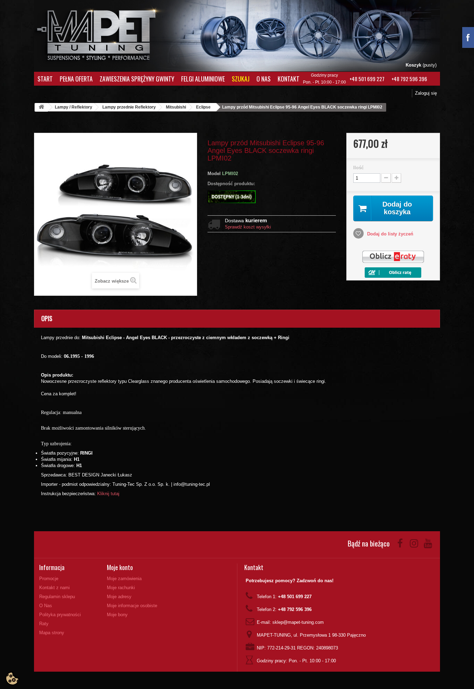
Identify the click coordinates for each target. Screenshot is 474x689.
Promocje (48, 578)
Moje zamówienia (124, 578)
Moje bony (117, 614)
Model (214, 173)
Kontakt (288, 78)
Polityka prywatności (60, 614)
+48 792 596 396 (409, 79)
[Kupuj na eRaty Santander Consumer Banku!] (393, 257)
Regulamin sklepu (57, 596)
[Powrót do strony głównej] (41, 107)
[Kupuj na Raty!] (393, 272)
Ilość (358, 167)
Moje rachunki (121, 587)
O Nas (263, 78)
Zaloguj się (426, 93)
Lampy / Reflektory (73, 107)
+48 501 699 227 (366, 79)
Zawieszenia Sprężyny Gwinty (137, 78)
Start (45, 78)
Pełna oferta (76, 78)
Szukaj (240, 78)
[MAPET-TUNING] (105, 33)
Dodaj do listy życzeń (389, 233)
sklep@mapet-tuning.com (298, 622)
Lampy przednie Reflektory (129, 107)
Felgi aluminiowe (203, 78)
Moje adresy (119, 596)
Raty (44, 623)
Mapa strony (51, 632)
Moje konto (120, 567)
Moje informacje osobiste (132, 605)
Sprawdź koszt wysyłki (248, 227)
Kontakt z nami (54, 587)
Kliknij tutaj (108, 493)
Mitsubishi (176, 107)
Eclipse (203, 107)
